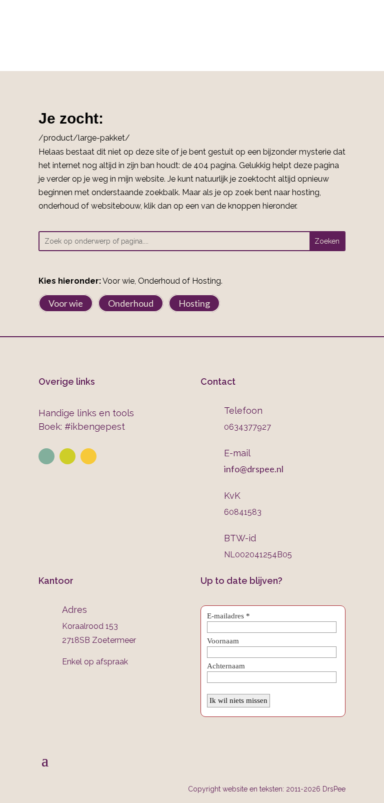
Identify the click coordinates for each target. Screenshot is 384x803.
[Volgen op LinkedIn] (46, 456)
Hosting (194, 303)
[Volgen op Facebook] (88, 456)
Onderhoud (131, 303)
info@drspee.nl (344, 25)
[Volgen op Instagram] (68, 456)
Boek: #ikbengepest (81, 426)
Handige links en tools (86, 413)
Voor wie (65, 303)
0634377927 (180, 25)
